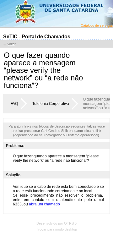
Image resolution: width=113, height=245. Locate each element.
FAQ (14, 103)
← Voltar (9, 44)
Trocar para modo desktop (56, 229)
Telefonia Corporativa (50, 103)
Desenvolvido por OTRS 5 (56, 223)
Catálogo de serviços (97, 25)
